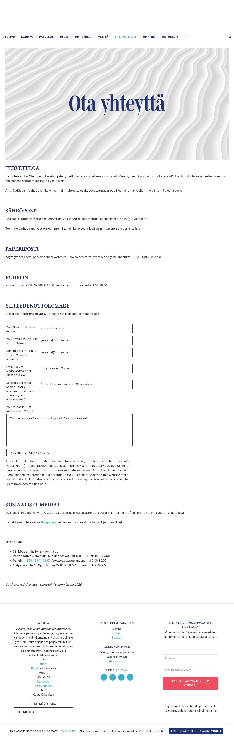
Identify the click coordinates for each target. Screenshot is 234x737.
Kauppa (117, 637)
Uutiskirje (43, 681)
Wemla (117, 16)
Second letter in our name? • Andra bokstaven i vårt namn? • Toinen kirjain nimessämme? (21, 391)
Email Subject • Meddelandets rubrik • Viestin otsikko (19, 371)
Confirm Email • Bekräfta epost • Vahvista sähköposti (21, 355)
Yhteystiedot (43, 686)
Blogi (34, 668)
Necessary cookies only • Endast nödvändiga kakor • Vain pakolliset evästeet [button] (123, 731)
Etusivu (43, 664)
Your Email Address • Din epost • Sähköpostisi (21, 341)
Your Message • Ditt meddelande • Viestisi (19, 409)
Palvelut (117, 633)
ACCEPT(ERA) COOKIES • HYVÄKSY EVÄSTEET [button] (196, 731)
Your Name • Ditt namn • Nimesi (21, 329)
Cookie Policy (67, 731)
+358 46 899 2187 (37, 560)
